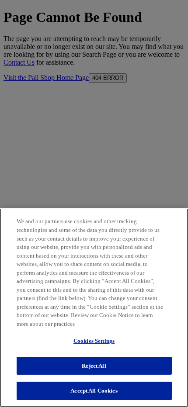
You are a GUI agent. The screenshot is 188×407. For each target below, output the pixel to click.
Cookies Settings (94, 341)
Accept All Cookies (93, 390)
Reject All (94, 365)
